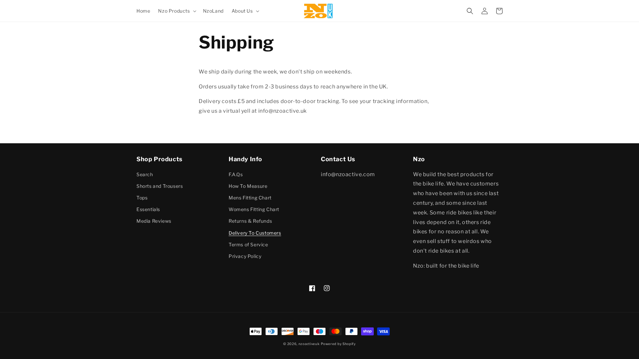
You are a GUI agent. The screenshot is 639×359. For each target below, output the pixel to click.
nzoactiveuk (309, 344)
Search (144, 174)
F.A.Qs (236, 174)
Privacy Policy (245, 256)
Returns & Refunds (250, 221)
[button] (176, 11)
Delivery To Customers (255, 233)
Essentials (148, 209)
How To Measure (248, 186)
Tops (141, 197)
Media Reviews (153, 221)
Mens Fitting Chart (250, 197)
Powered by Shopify (338, 344)
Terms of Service (248, 244)
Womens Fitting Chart (254, 209)
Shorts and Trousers (159, 186)
